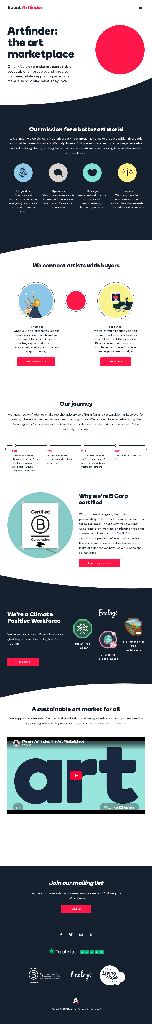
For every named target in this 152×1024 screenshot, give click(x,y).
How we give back (99, 563)
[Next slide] (146, 449)
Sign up (76, 908)
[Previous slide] (5, 449)
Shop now (116, 361)
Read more (23, 661)
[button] (140, 8)
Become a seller (36, 361)
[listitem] (24, 458)
